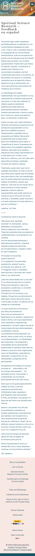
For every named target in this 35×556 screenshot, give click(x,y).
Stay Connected (17, 535)
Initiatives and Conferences (17, 495)
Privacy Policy (21, 547)
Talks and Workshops (17, 490)
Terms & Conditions (11, 550)
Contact (11, 547)
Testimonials (17, 515)
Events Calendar (17, 510)
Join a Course (17, 467)
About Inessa (17, 530)
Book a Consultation (17, 462)
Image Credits (26, 550)
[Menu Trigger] (32, 4)
